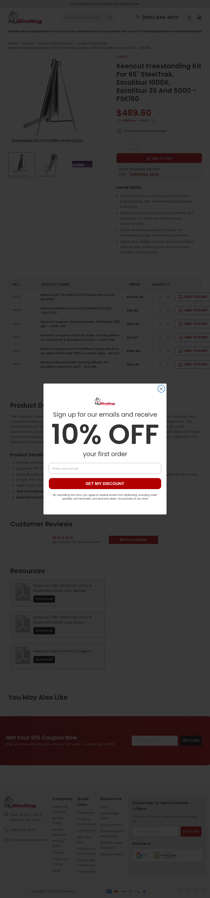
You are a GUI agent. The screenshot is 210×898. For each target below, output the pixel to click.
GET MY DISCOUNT (105, 483)
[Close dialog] (161, 388)
